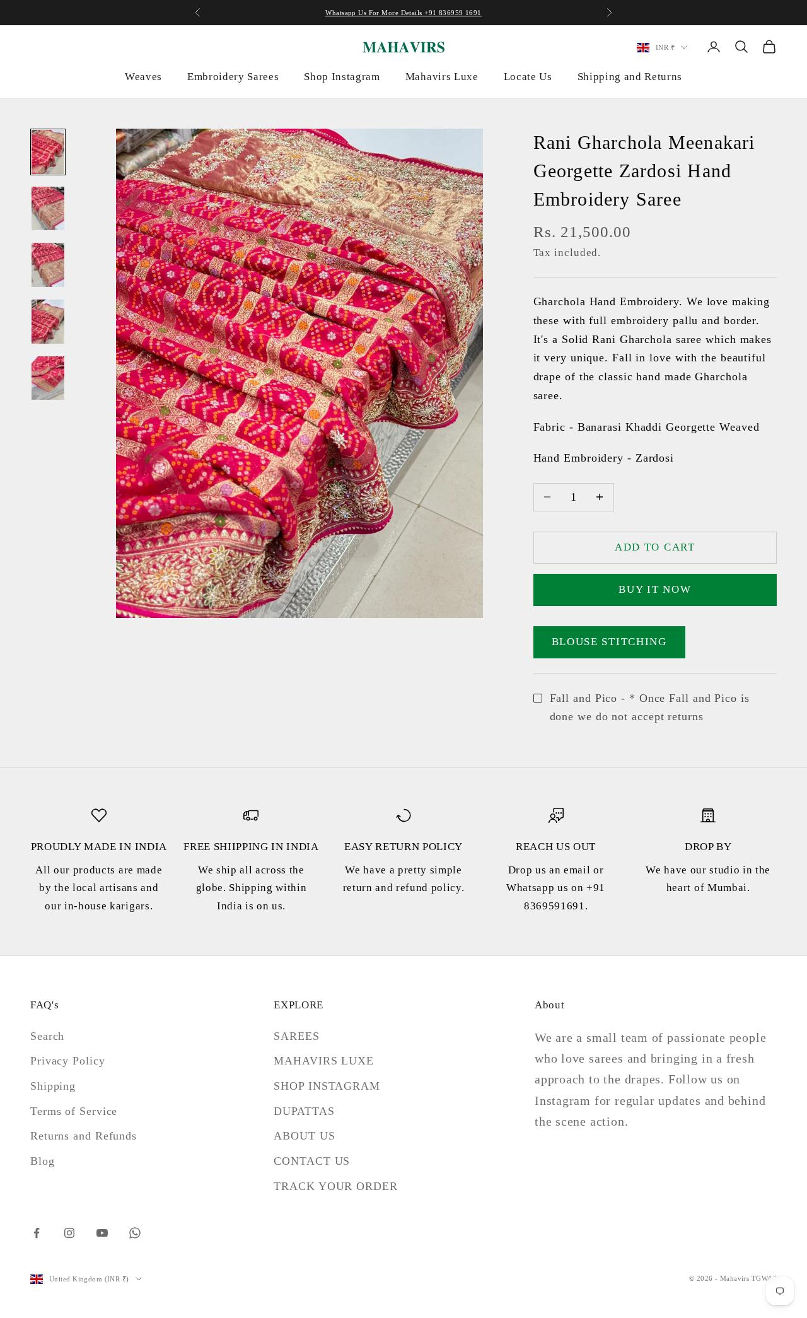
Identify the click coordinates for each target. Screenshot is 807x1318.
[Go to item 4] (48, 321)
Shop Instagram (342, 77)
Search (47, 1036)
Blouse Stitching (609, 642)
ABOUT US (304, 1135)
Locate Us (528, 77)
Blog (42, 1161)
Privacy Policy (67, 1060)
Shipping (53, 1086)
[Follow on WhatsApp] (135, 1233)
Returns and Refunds (83, 1135)
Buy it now (654, 589)
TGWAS (764, 1278)
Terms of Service (73, 1111)
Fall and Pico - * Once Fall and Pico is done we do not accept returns (650, 707)
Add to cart (655, 547)
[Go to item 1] (48, 152)
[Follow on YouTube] (102, 1233)
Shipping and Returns (630, 77)
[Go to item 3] (48, 265)
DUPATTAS (304, 1111)
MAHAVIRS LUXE (324, 1060)
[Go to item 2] (48, 208)
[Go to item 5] (48, 378)
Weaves (143, 77)
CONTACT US (312, 1161)
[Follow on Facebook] (36, 1233)
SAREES (296, 1036)
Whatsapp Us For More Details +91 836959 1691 (403, 12)
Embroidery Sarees (233, 77)
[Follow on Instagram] (69, 1233)
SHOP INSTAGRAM (327, 1086)
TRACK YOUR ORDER (335, 1186)
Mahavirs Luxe (442, 77)
